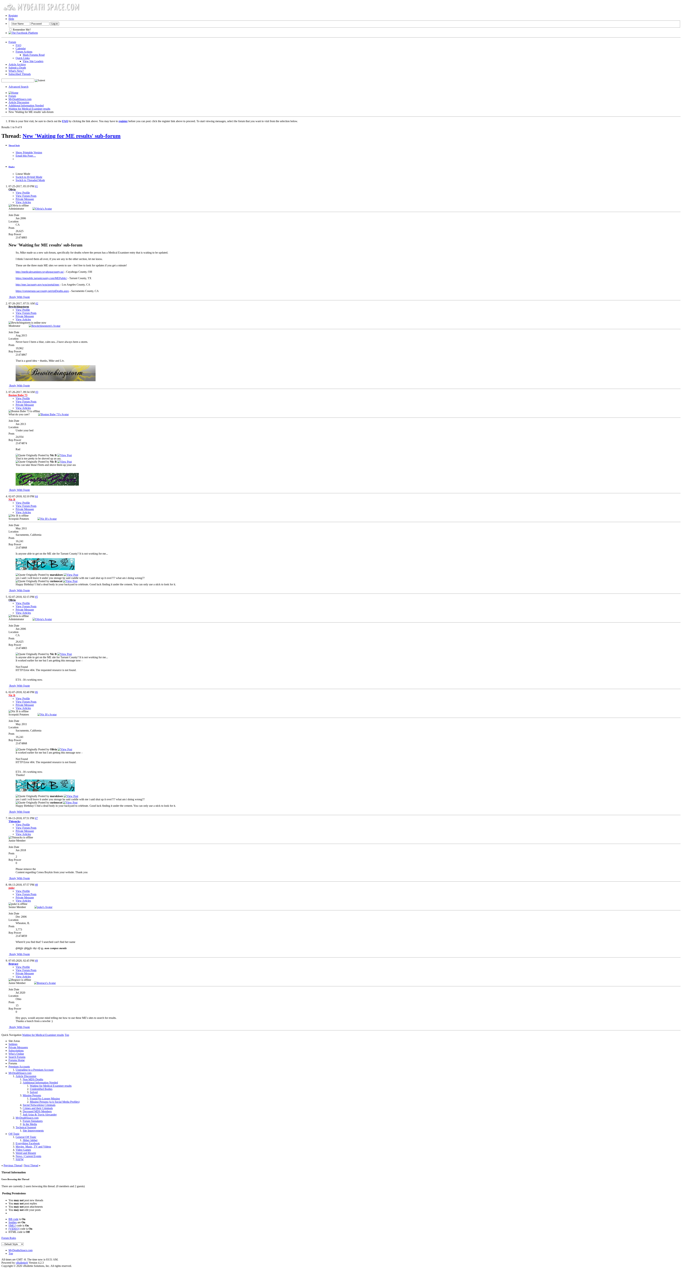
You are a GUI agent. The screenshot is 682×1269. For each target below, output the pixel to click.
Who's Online (16, 1053)
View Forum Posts (26, 195)
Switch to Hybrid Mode (29, 177)
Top (67, 1034)
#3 (36, 391)
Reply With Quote (19, 297)
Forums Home (17, 1060)
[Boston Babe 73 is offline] (53, 414)
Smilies (13, 1222)
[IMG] (12, 1225)
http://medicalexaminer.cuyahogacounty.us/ (40, 271)
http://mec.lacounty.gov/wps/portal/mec (37, 284)
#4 (36, 496)
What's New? (16, 70)
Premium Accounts (19, 1066)
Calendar (21, 48)
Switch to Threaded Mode (30, 180)
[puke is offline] (43, 907)
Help (11, 18)
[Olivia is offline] (42, 208)
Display (12, 167)
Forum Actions (24, 51)
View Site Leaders (33, 61)
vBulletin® (22, 1262)
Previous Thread (13, 1165)
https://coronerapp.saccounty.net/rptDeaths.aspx (42, 290)
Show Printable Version (29, 152)
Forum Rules (8, 1237)
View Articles (23, 202)
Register (13, 15)
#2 (36, 303)
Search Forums (17, 1056)
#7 (36, 818)
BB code (13, 1219)
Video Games (23, 1149)
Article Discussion (19, 102)
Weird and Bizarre (26, 1152)
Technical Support (26, 1127)
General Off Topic (26, 1136)
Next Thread (31, 1165)
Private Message (25, 199)
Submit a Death (17, 67)
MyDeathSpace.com (20, 99)
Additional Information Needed (26, 105)
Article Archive (17, 64)
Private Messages (18, 1047)
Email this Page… (26, 155)
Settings (13, 1044)
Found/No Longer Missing (45, 1098)
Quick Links (23, 58)
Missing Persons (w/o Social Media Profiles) (55, 1101)
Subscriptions (16, 1050)
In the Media (30, 1124)
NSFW (20, 1159)
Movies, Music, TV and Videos (33, 1146)
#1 (36, 186)
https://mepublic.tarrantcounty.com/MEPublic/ (41, 278)
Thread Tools (14, 145)
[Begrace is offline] (45, 983)
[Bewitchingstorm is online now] (44, 325)
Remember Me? (21, 29)
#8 (36, 884)
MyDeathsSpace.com (21, 1250)
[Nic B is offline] (47, 518)
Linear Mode (23, 173)
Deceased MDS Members (37, 1111)
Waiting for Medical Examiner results (29, 108)
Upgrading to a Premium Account (34, 1069)
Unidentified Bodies (41, 1088)
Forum (12, 42)
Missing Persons (32, 1095)
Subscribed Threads (20, 74)
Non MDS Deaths (33, 1079)
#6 (36, 692)
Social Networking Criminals (39, 1104)
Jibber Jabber (30, 1140)
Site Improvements (33, 1130)
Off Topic (14, 1133)
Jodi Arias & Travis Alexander (40, 1114)
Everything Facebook (28, 1143)
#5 (36, 596)
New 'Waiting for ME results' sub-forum (72, 136)
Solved (34, 1092)
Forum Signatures (33, 1120)
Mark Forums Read (34, 54)
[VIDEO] (14, 1228)
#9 (36, 960)
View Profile (23, 192)
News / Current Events (28, 1156)
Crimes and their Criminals (38, 1108)
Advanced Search (18, 86)
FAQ (18, 45)
